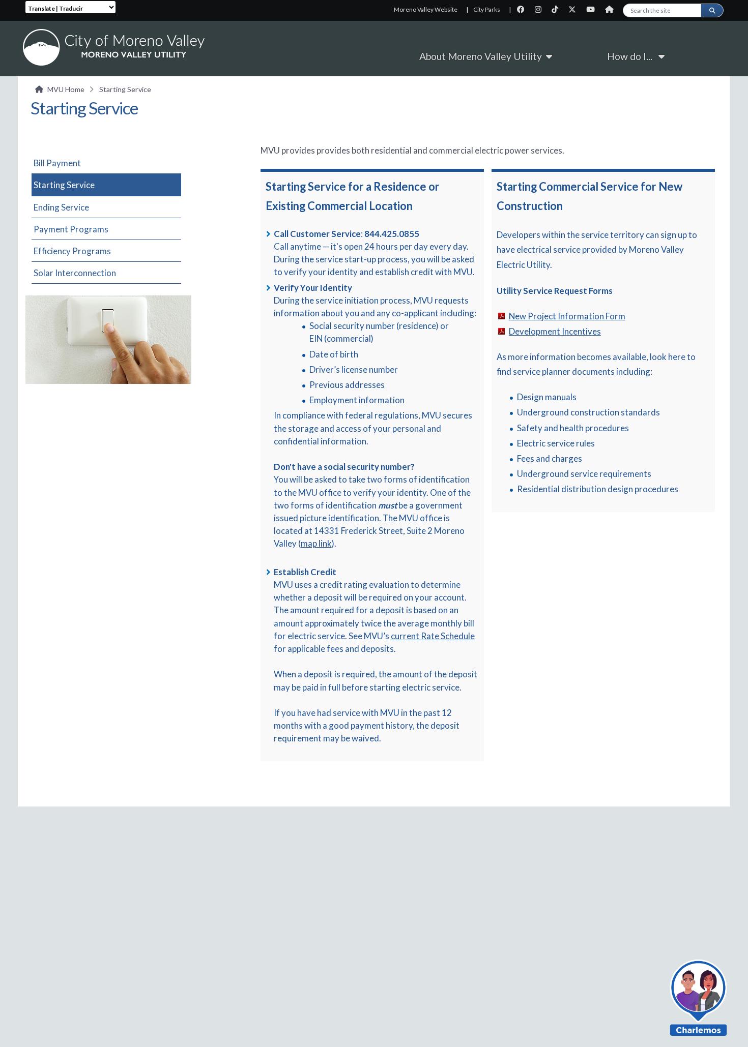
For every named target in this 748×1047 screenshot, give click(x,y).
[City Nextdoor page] (612, 9)
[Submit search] (712, 10)
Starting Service (64, 185)
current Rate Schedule (433, 636)
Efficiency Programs (72, 251)
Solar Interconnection (75, 272)
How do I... (632, 56)
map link (316, 543)
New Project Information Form (567, 316)
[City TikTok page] (558, 9)
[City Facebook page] (524, 9)
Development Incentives (555, 331)
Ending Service (61, 207)
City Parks (486, 9)
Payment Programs (71, 229)
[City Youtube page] (593, 9)
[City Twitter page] (575, 9)
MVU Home (65, 89)
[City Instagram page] (541, 9)
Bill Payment (57, 163)
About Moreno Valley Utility (482, 56)
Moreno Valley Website (425, 9)
